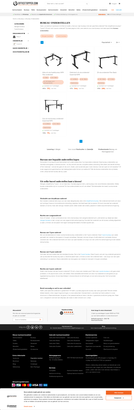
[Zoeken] (87, 4)
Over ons (106, 337)
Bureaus (26, 10)
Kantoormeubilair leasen (75, 370)
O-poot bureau (85, 254)
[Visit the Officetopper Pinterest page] (40, 327)
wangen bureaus (45, 220)
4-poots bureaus (104, 271)
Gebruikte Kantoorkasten (57, 337)
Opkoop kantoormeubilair (75, 373)
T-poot (19, 44)
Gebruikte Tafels (54, 343)
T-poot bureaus (18, 29)
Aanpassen (117, 398)
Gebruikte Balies (54, 340)
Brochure (16, 361)
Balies (78, 10)
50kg (18, 36)
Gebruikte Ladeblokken (74, 346)
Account (88, 349)
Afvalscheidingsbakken (90, 10)
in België (53, 149)
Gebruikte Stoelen (55, 346)
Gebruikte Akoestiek (73, 340)
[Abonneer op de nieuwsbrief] (40, 319)
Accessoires (103, 10)
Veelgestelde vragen (92, 340)
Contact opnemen (91, 337)
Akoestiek (63, 10)
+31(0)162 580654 (57, 328)
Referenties (16, 367)
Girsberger (34, 364)
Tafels (33, 10)
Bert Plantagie (35, 367)
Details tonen (28, 406)
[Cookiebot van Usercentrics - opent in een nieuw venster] (12, 406)
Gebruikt (119, 10)
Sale (112, 10)
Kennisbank (89, 343)
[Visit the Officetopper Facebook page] (28, 327)
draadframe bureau (92, 201)
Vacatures (16, 358)
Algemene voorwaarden (93, 346)
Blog (14, 364)
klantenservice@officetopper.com (74, 328)
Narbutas (33, 361)
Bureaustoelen (41, 10)
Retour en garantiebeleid (111, 343)
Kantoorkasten (17, 10)
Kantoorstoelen (53, 10)
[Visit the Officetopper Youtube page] (32, 327)
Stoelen (15, 343)
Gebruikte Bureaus (73, 337)
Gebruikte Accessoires (74, 343)
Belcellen (72, 10)
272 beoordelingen (116, 14)
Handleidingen (108, 340)
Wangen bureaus (19, 26)
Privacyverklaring (109, 346)
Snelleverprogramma (56, 376)
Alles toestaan (118, 392)
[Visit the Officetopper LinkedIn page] (36, 327)
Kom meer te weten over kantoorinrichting (103, 328)
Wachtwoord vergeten (110, 349)
